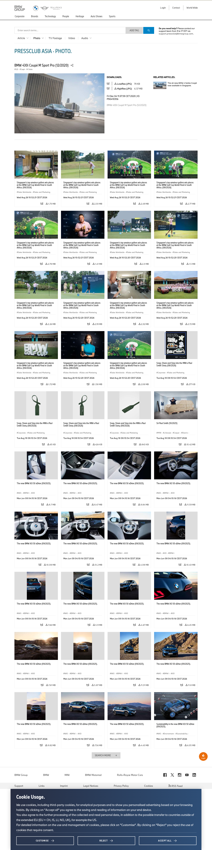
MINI (67, 774)
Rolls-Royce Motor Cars (130, 774)
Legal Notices (90, 785)
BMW (46, 774)
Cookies (148, 785)
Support (18, 785)
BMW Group (21, 774)
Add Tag (134, 30)
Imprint (64, 785)
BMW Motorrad (93, 774)
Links (42, 785)
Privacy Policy (121, 785)
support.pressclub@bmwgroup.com (176, 33)
